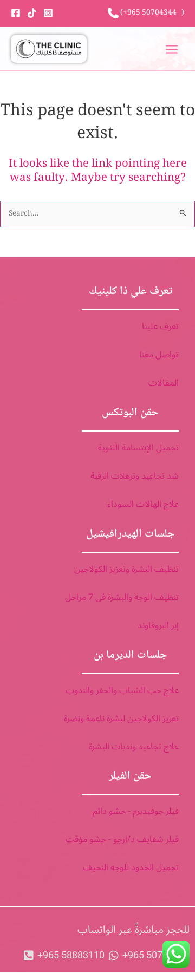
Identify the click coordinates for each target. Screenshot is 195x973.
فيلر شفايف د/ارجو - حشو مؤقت (122, 839)
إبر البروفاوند (158, 625)
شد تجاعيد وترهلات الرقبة (134, 476)
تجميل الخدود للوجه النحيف (131, 867)
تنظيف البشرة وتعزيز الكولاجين (126, 569)
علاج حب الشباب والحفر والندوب (122, 690)
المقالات (163, 383)
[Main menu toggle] (172, 49)
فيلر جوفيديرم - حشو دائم (136, 811)
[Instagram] (48, 13)
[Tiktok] (32, 13)
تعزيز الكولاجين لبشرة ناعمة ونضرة (121, 718)
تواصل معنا (159, 354)
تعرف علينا (160, 326)
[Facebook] (16, 13)
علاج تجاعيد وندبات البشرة (134, 746)
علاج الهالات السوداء (143, 504)
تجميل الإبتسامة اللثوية (138, 448)
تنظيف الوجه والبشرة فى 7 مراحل (122, 597)
